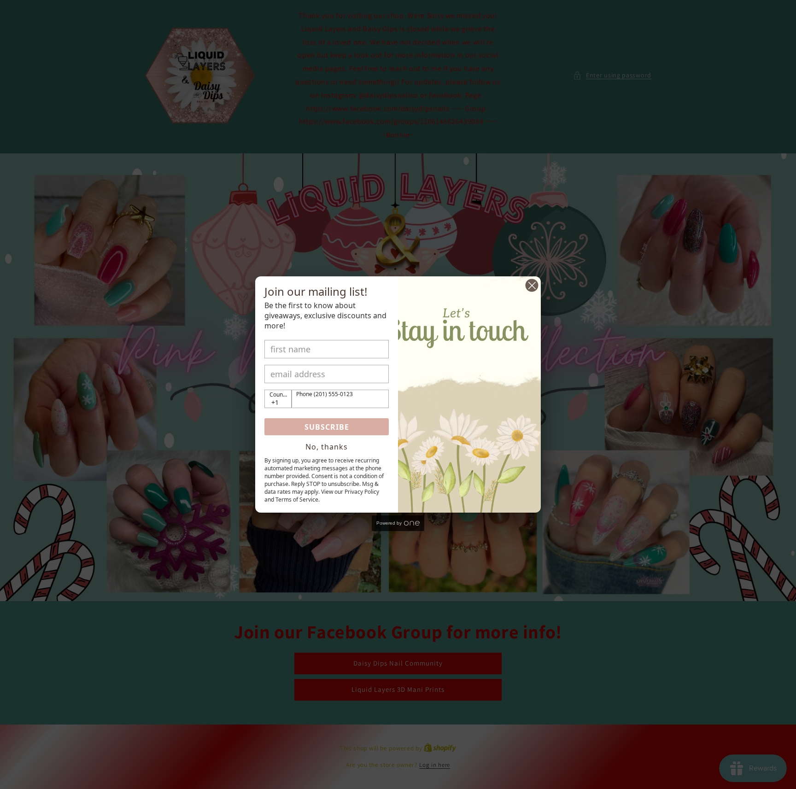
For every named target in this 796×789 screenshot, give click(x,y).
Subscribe (326, 427)
